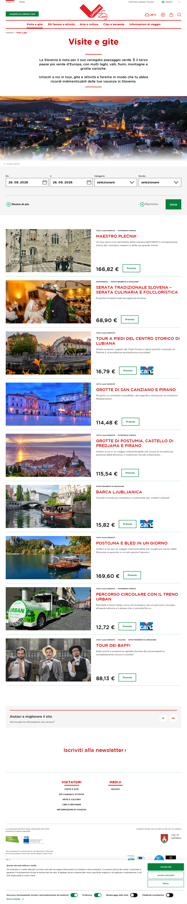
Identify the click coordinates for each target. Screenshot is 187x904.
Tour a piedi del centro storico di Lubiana (138, 341)
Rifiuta (166, 883)
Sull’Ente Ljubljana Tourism (141, 2)
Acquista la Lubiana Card (22, 14)
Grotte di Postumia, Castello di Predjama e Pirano (134, 443)
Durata (142, 176)
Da (7, 176)
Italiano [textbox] (169, 2)
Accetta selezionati (165, 875)
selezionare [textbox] (106, 182)
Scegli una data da (27, 182)
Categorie (99, 176)
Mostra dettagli (13, 899)
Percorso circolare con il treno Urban (137, 596)
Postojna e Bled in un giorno (132, 543)
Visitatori (10, 2)
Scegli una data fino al (71, 182)
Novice (115, 789)
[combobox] (171, 2)
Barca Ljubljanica (119, 492)
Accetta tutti (165, 867)
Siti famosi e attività (61, 24)
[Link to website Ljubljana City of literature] (165, 860)
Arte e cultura (89, 24)
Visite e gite (35, 24)
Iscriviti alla (93, 750)
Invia (173, 204)
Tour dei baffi (113, 645)
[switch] (97, 895)
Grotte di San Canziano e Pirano (136, 389)
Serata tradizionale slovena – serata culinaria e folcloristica (137, 289)
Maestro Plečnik (116, 236)
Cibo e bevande (113, 24)
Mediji (22, 2)
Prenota (131, 268)
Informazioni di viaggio (145, 24)
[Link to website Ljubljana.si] (171, 838)
